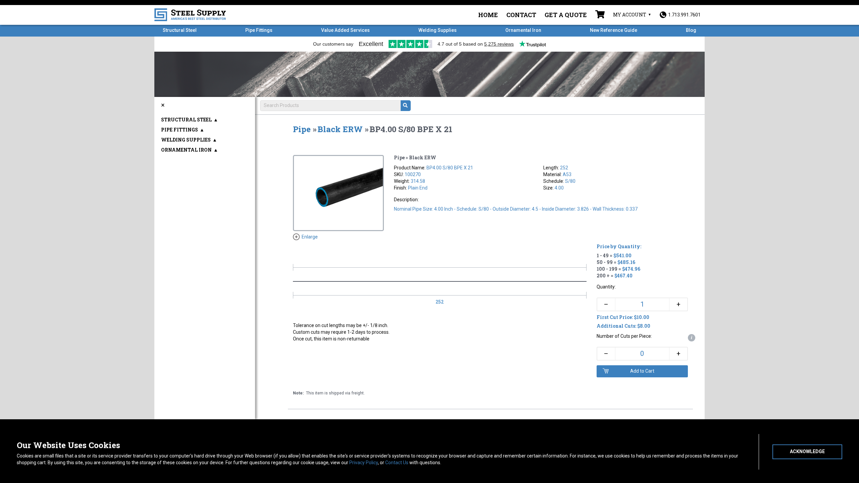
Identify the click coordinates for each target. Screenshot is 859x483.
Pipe (302, 129)
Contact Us (396, 462)
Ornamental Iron (523, 30)
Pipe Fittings (258, 30)
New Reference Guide (613, 30)
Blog (691, 30)
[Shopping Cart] (600, 15)
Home (488, 15)
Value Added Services (345, 30)
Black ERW (340, 129)
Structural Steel (180, 30)
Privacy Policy (363, 462)
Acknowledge (807, 451)
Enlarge (310, 236)
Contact (521, 15)
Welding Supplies (437, 30)
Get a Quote (566, 15)
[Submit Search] (406, 105)
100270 (413, 174)
